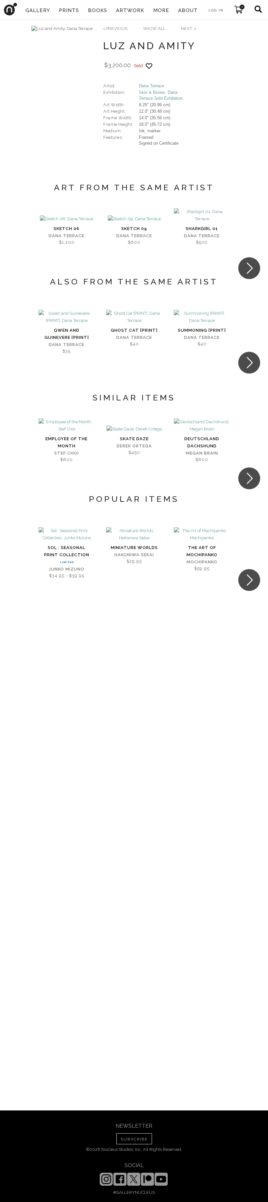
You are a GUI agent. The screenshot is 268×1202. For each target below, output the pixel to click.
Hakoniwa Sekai (134, 554)
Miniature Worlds (134, 547)
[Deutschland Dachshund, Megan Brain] (202, 425)
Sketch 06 (66, 228)
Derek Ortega (134, 445)
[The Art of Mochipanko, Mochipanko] (202, 534)
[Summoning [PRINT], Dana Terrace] (202, 317)
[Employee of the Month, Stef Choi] (66, 425)
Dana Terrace (151, 85)
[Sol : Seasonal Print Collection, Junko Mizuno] (66, 534)
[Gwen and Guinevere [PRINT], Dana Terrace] (66, 317)
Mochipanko (202, 561)
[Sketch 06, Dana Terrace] (66, 219)
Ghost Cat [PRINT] (134, 330)
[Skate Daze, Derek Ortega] (134, 429)
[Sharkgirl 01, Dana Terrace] (202, 215)
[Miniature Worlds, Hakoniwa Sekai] (134, 534)
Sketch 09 (134, 228)
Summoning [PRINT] (202, 330)
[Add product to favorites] (149, 66)
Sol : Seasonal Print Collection (66, 551)
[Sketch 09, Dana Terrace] (134, 219)
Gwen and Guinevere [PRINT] (66, 334)
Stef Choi (66, 453)
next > (188, 28)
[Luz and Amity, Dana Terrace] (61, 29)
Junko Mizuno (66, 569)
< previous (115, 28)
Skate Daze (134, 438)
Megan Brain (202, 453)
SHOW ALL (154, 28)
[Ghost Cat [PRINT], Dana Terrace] (134, 317)
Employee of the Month (66, 442)
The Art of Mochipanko (202, 551)
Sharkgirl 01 (202, 228)
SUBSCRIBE (134, 1139)
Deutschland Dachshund (201, 442)
